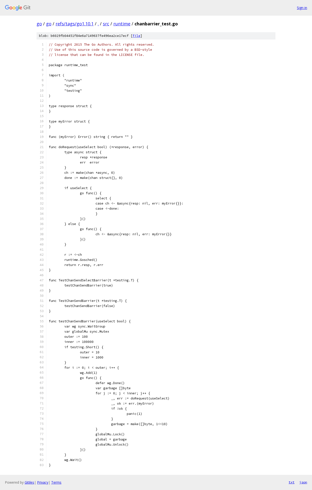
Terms (56, 482)
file (136, 36)
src (106, 24)
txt (291, 482)
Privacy (42, 482)
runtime (121, 24)
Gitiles (29, 482)
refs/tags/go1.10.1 (75, 24)
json (303, 482)
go (39, 24)
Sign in (302, 7)
